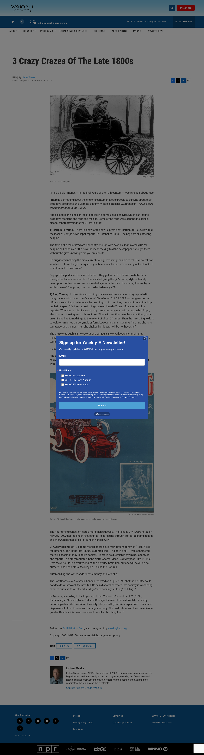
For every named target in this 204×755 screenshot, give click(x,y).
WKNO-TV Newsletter (76, 384)
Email (62, 355)
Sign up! (102, 405)
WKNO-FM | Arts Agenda (78, 379)
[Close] (145, 338)
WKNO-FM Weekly (75, 375)
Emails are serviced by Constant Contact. (120, 397)
